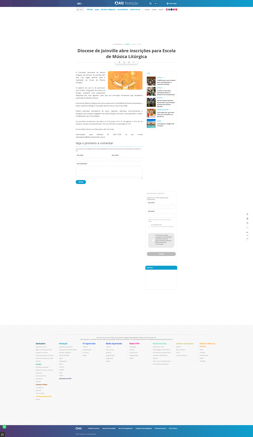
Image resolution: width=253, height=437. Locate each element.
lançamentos (204, 355)
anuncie (147, 9)
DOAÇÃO (161, 9)
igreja (61, 358)
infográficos (63, 361)
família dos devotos (42, 367)
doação (38, 364)
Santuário (40, 343)
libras (61, 364)
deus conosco (180, 350)
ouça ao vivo (110, 350)
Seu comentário (82, 164)
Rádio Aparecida (114, 343)
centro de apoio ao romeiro (45, 355)
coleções (202, 352)
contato (154, 9)
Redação (63, 343)
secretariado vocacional (160, 364)
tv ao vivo (86, 352)
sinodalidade (122, 9)
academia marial (41, 347)
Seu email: (151, 211)
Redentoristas (160, 343)
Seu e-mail (115, 155)
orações (61, 370)
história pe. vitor (158, 347)
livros (178, 352)
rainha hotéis (40, 393)
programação (87, 350)
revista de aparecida (44, 396)
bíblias (178, 347)
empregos (132, 347)
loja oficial (39, 379)
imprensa (39, 373)
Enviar (80, 182)
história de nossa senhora (44, 370)
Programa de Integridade (144, 428)
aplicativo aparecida (65, 347)
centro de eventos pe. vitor (44, 358)
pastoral (38, 390)
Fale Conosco (173, 428)
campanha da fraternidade (68, 350)
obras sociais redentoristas (162, 361)
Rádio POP (134, 343)
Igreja (127, 44)
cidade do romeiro (42, 352)
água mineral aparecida (43, 350)
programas (109, 358)
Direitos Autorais (160, 428)
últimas (90, 9)
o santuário (39, 388)
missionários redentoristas (161, 352)
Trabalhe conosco (93, 428)
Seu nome (80, 155)
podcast (108, 352)
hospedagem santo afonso (161, 350)
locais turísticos (41, 376)
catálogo (202, 361)
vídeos (38, 399)
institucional (135, 9)
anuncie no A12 (65, 378)
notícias (38, 381)
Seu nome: (151, 203)
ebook (202, 358)
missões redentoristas (160, 355)
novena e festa (41, 384)
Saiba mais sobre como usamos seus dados (159, 220)
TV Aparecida (89, 343)
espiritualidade (64, 355)
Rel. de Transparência (126, 428)
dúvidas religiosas (108, 9)
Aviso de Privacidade (108, 428)
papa (97, 9)
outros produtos (181, 355)
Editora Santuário (184, 343)
